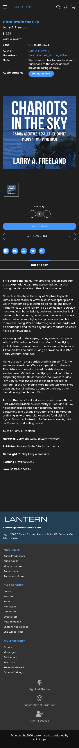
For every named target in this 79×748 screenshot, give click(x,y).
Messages (10, 652)
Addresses (10, 657)
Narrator (9, 596)
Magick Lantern (13, 566)
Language (10, 611)
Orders (8, 647)
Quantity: (39, 206)
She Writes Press (14, 632)
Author (8, 591)
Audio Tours (11, 571)
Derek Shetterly (38, 55)
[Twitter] (33, 251)
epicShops (39, 739)
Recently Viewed (14, 667)
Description (39, 265)
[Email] (15, 251)
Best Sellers (10, 616)
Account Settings (14, 672)
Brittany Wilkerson (60, 55)
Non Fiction (10, 606)
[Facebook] (6, 251)
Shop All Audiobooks (16, 627)
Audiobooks (11, 561)
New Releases (12, 621)
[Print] (24, 251)
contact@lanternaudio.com (22, 527)
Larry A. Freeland (38, 50)
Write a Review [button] (12, 39)
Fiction (7, 601)
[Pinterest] (42, 251)
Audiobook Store (14, 576)
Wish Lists (9, 662)
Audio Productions (15, 556)
